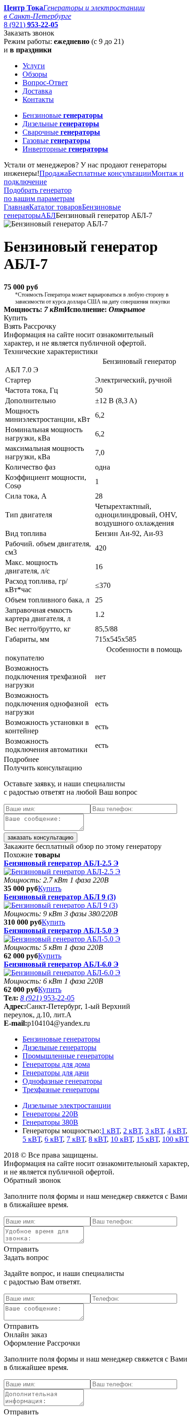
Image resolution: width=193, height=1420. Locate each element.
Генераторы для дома (56, 1064)
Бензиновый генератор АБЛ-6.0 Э (61, 964)
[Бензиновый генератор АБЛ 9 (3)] (61, 905)
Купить (49, 888)
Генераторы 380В (50, 1122)
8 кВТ (98, 1139)
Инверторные (65, 149)
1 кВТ (110, 1131)
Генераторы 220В (50, 1114)
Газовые (56, 141)
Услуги (33, 66)
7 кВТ (76, 1139)
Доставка (37, 91)
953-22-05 (47, 998)
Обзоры (34, 74)
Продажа (53, 173)
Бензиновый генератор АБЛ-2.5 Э (61, 863)
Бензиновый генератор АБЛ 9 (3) (60, 897)
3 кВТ (154, 1131)
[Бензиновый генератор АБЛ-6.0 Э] (62, 973)
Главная (16, 207)
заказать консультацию (40, 837)
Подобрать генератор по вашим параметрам (39, 194)
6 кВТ (54, 1139)
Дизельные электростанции (66, 1105)
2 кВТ (132, 1131)
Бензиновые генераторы (61, 1039)
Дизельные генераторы (59, 1047)
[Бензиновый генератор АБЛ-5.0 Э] (62, 939)
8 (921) (31, 25)
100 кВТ (175, 1139)
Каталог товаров (55, 207)
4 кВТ (176, 1131)
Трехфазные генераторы (60, 1090)
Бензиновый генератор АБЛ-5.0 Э (61, 931)
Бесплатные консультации (109, 173)
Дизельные (60, 124)
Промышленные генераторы (68, 1056)
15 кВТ (147, 1139)
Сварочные (61, 132)
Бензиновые (62, 115)
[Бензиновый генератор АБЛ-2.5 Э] (62, 872)
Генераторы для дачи (55, 1073)
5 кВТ (31, 1139)
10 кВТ (122, 1139)
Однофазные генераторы (62, 1081)
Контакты (38, 99)
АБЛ (48, 215)
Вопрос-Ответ (45, 83)
